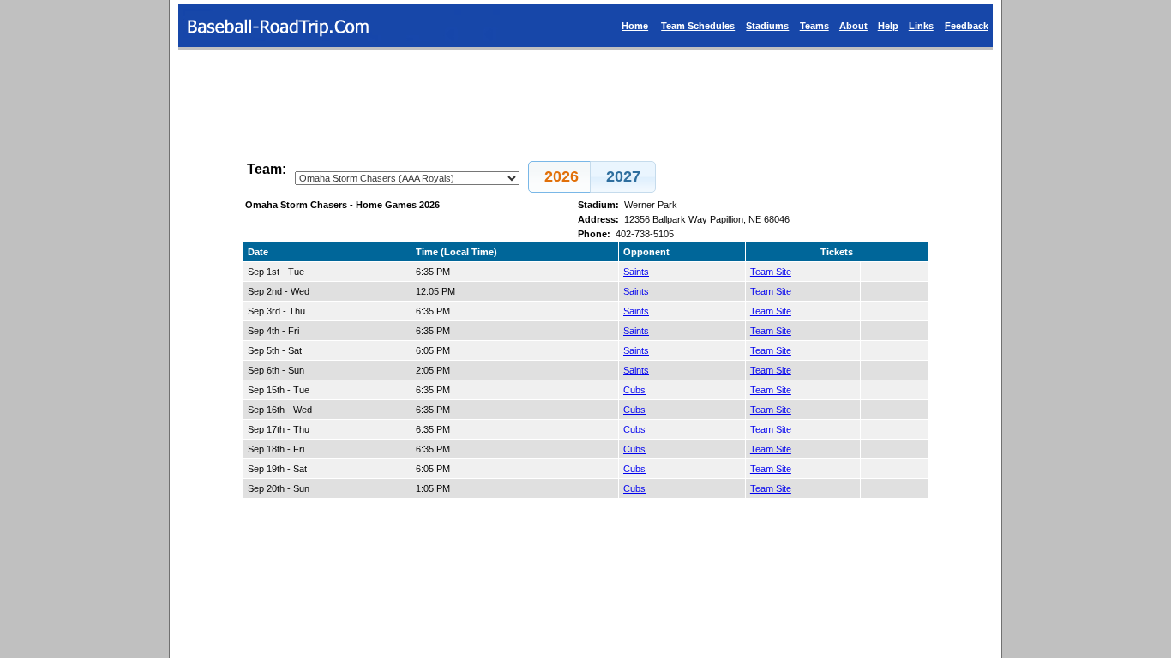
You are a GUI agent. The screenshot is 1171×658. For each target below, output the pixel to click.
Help (888, 26)
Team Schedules (698, 26)
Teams (814, 26)
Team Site (770, 271)
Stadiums (767, 26)
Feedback (966, 26)
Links (921, 26)
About (853, 26)
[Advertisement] (585, 97)
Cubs (634, 390)
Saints (636, 271)
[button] (561, 177)
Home (635, 26)
